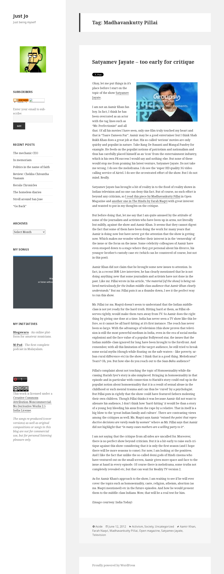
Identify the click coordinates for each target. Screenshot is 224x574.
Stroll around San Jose (28, 199)
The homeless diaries (27, 192)
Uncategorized (164, 526)
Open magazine (149, 531)
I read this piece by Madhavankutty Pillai (152, 196)
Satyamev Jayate (172, 531)
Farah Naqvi (100, 531)
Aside (99, 526)
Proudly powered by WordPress (113, 565)
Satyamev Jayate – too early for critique (143, 61)
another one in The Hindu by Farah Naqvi (139, 201)
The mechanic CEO (25, 153)
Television (99, 535)
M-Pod (17, 345)
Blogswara (21, 332)
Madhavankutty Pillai (124, 531)
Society (148, 526)
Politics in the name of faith (31, 167)
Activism (137, 526)
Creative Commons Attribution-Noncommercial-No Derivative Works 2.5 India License (32, 404)
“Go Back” (19, 206)
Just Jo (20, 16)
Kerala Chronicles (25, 185)
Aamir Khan (187, 526)
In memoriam (22, 160)
